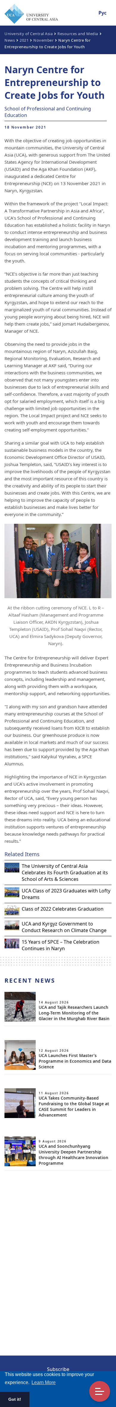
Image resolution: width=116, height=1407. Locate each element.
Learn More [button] (44, 1382)
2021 (24, 40)
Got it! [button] (14, 1399)
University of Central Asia (28, 33)
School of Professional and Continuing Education (47, 111)
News (9, 40)
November (43, 40)
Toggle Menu (99, 1391)
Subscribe (58, 1369)
